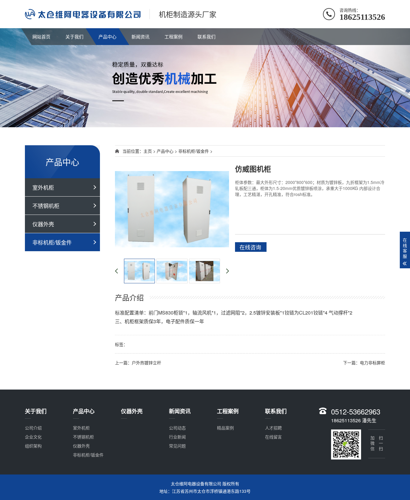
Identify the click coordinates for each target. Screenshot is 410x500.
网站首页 (41, 36)
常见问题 (177, 446)
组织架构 (33, 446)
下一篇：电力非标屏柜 (364, 363)
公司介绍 (33, 428)
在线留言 (273, 437)
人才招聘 (273, 428)
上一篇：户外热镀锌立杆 (138, 363)
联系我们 (206, 36)
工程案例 (173, 36)
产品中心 (107, 36)
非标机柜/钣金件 (52, 242)
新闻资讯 (140, 36)
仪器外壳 (43, 224)
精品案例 (225, 428)
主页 (147, 151)
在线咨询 (250, 247)
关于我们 (74, 36)
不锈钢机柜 (45, 205)
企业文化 (33, 437)
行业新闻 (177, 437)
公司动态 (177, 428)
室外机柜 (43, 187)
